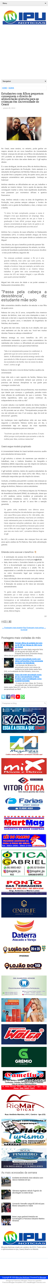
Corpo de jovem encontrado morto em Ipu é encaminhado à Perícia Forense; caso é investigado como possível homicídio (28, 678)
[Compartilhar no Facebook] (10, 621)
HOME (4, 88)
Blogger (43, 1277)
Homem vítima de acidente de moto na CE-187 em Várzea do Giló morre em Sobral (28, 645)
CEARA (11, 88)
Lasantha (38, 1281)
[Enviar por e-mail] (2, 621)
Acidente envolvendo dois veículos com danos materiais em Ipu (27, 1179)
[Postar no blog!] (5, 621)
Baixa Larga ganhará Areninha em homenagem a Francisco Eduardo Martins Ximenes (28, 1219)
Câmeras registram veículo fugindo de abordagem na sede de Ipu (27, 1192)
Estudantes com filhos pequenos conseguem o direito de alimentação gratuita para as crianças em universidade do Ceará (22, 99)
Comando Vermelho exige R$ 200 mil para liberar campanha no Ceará (28, 1205)
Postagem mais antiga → (36, 628)
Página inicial (24, 629)
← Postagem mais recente (12, 628)
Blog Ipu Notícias (22, 1277)
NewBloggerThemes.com (36, 1282)
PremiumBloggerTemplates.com (14, 1282)
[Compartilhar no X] (7, 621)
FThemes (16, 1281)
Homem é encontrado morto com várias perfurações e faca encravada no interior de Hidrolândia (29, 661)
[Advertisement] (24, 53)
